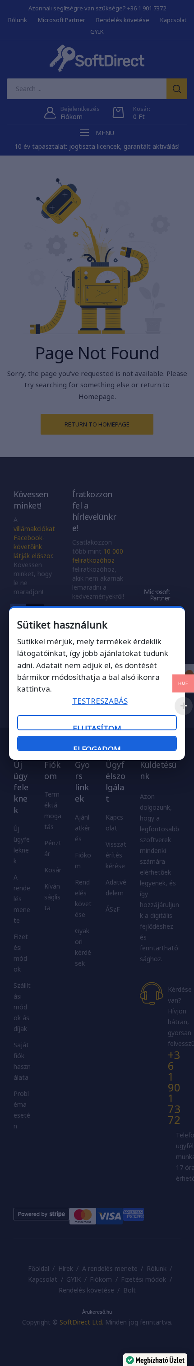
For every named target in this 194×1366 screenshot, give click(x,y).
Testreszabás (100, 701)
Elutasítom (97, 726)
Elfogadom (97, 747)
